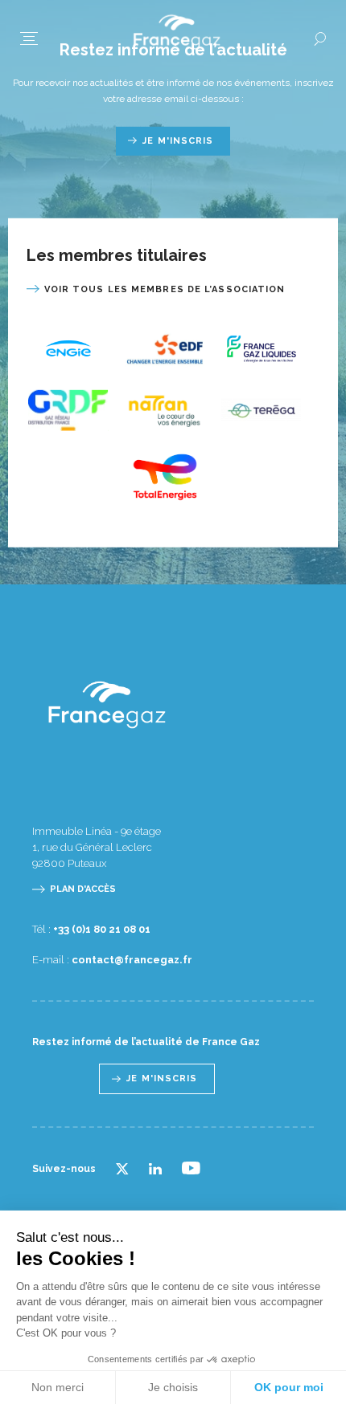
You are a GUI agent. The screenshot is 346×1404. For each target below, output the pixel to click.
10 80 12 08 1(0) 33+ (101, 929)
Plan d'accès (83, 889)
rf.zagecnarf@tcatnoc (132, 960)
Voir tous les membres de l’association (165, 288)
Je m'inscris (177, 140)
